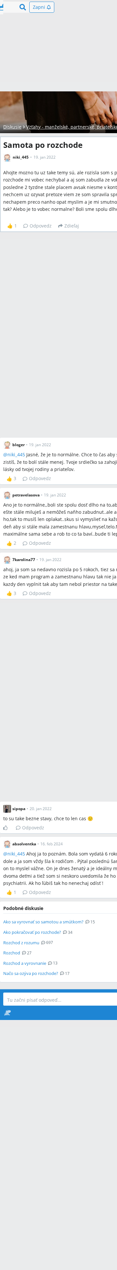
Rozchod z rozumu (21, 943)
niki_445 (16, 454)
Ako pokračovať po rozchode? (32, 932)
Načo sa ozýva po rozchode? (30, 973)
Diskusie (12, 127)
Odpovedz (41, 226)
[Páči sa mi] (8, 828)
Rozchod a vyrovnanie (24, 963)
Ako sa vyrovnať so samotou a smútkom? (43, 922)
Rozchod (11, 953)
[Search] (23, 7)
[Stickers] (7, 1012)
